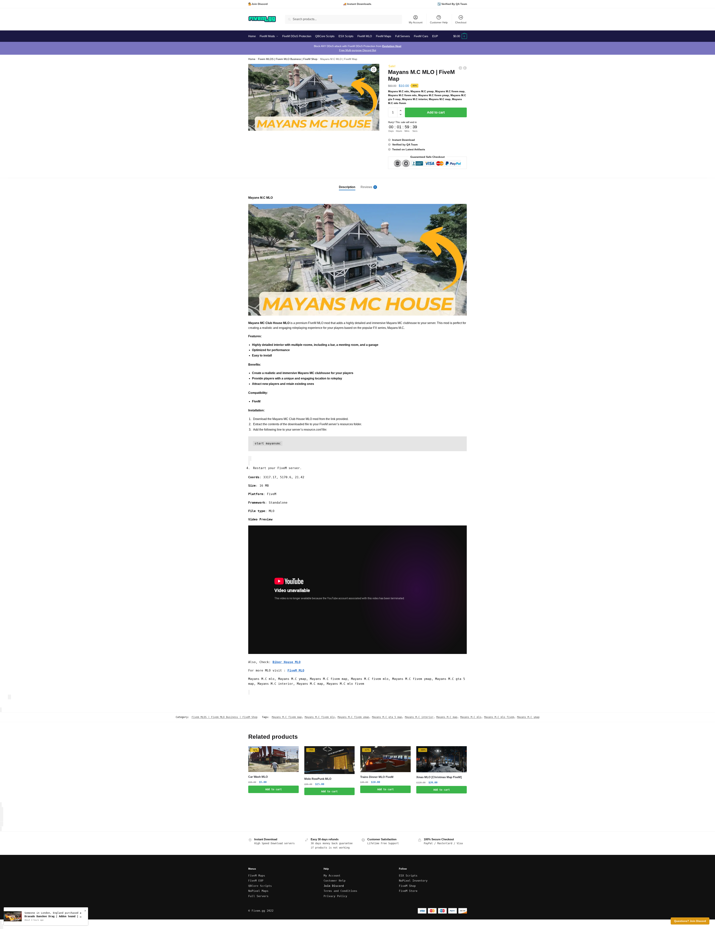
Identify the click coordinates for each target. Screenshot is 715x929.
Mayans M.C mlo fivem (499, 717)
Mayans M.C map (446, 717)
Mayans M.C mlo (470, 717)
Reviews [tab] (366, 187)
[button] (374, 69)
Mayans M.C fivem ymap (353, 717)
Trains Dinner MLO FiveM (376, 776)
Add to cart (436, 112)
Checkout (460, 22)
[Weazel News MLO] (465, 68)
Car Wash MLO (258, 776)
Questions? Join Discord (690, 920)
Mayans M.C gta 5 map (387, 717)
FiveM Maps (256, 875)
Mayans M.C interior (419, 717)
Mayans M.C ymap (528, 717)
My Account (415, 22)
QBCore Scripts (260, 886)
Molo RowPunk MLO (317, 778)
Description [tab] (347, 187)
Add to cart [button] (273, 789)
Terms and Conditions (340, 891)
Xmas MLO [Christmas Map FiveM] (439, 777)
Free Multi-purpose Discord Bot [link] (357, 50)
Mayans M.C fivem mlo (320, 717)
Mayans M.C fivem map (287, 717)
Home (251, 59)
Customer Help (439, 22)
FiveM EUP (255, 880)
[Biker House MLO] (460, 68)
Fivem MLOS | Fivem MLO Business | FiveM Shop (287, 59)
